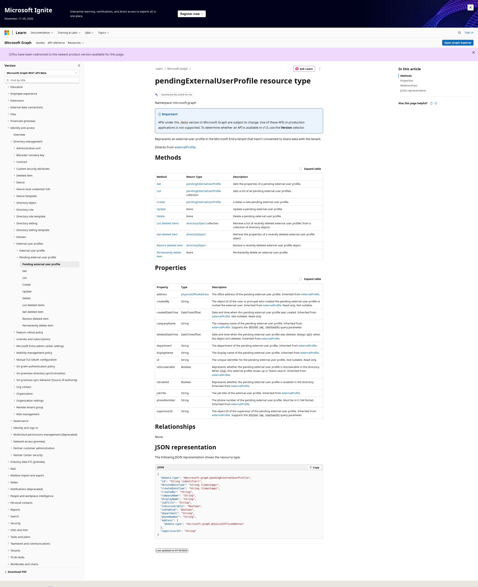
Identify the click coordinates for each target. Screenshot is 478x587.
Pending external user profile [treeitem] (41, 264)
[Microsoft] (6, 32)
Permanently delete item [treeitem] (37, 325)
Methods (406, 76)
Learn (159, 68)
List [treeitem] (24, 278)
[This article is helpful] (431, 103)
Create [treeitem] (26, 284)
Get (159, 184)
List (159, 191)
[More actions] (319, 69)
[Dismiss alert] (471, 7)
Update (161, 209)
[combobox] (41, 73)
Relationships (408, 85)
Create (161, 202)
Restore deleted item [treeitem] (35, 318)
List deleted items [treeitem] (33, 305)
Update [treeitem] (27, 291)
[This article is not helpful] (436, 103)
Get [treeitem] (24, 271)
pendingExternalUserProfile (203, 184)
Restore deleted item (170, 245)
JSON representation (413, 90)
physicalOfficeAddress (195, 294)
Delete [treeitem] (26, 298)
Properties (406, 80)
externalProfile (185, 147)
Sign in (469, 32)
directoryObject (196, 223)
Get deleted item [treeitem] (32, 312)
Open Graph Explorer (457, 42)
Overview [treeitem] (19, 134)
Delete (161, 216)
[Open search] (459, 32)
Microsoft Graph (177, 68)
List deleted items (168, 223)
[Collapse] (79, 66)
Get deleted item (167, 234)
